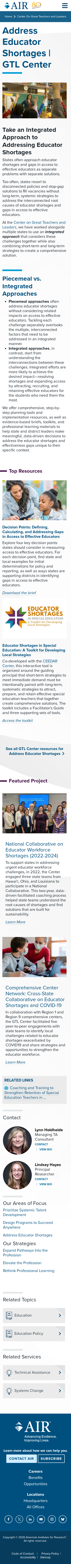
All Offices (35, 1507)
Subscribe (51, 1458)
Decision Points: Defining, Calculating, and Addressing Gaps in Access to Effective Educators (33, 532)
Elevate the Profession (22, 1263)
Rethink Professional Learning (28, 1270)
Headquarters (36, 1500)
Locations (35, 1494)
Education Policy (28, 1333)
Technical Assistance (32, 1372)
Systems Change (28, 1390)
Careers (36, 1471)
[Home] (23, 5)
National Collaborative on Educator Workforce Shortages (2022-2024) (34, 850)
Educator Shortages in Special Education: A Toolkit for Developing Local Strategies (33, 650)
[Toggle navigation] (65, 5)
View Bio (45, 1149)
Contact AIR (21, 1458)
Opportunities (35, 1484)
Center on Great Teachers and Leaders (34, 225)
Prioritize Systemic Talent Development (24, 1212)
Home (8, 16)
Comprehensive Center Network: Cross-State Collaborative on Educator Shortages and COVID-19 (35, 996)
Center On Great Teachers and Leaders (41, 16)
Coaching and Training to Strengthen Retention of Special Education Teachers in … (31, 1093)
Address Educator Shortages (27, 1235)
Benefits (36, 1477)
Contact (41, 1144)
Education (23, 1315)
